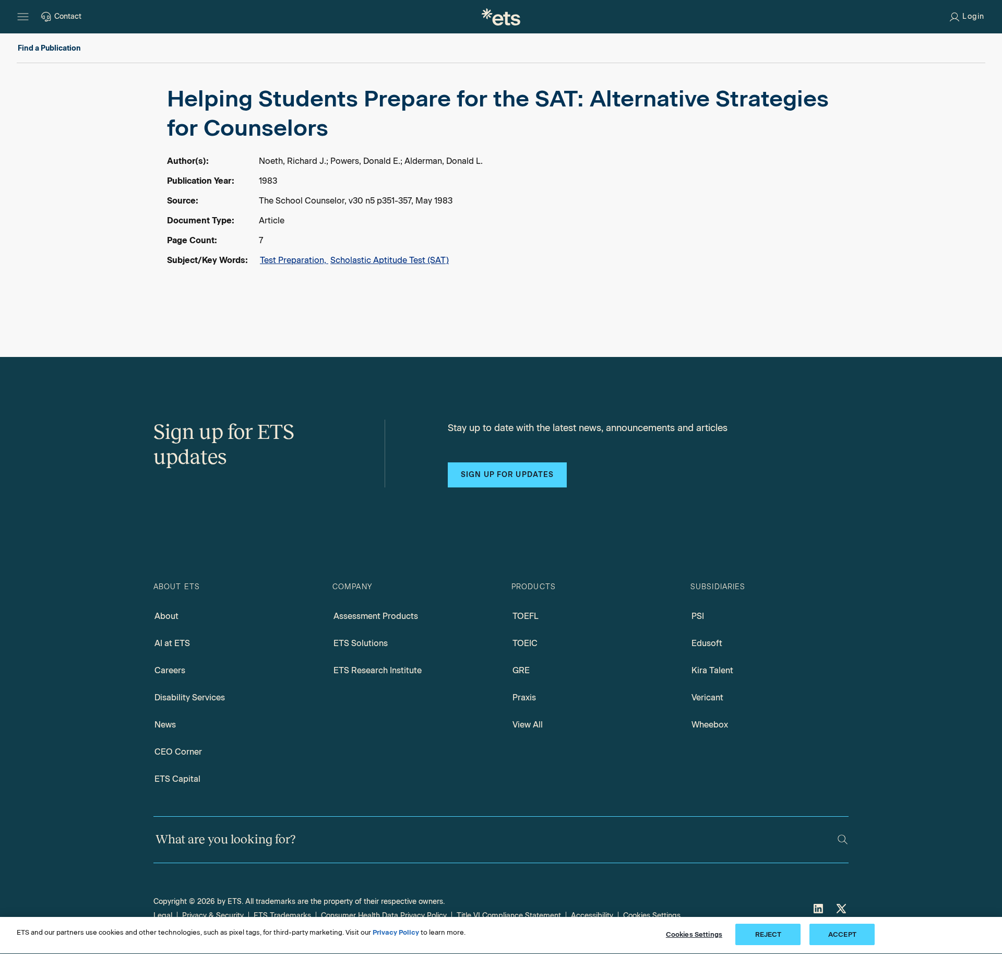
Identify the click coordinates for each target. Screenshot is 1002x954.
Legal (162, 915)
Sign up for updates (507, 474)
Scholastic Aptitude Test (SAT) (389, 260)
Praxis (524, 697)
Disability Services (189, 697)
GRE (521, 670)
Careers (169, 670)
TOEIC (525, 643)
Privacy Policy (396, 932)
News (165, 725)
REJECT (768, 934)
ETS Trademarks (282, 915)
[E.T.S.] (501, 17)
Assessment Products (375, 616)
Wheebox (709, 725)
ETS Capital (177, 779)
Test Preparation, (294, 260)
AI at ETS (172, 643)
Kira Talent (712, 670)
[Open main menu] (23, 16)
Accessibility (592, 915)
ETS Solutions (360, 643)
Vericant (707, 697)
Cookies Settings (652, 915)
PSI (697, 616)
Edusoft (706, 643)
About (166, 616)
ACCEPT (842, 934)
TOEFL (525, 616)
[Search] (843, 839)
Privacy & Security (213, 915)
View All (527, 725)
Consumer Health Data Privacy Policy (384, 915)
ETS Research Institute (377, 670)
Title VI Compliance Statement (509, 915)
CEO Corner (178, 752)
